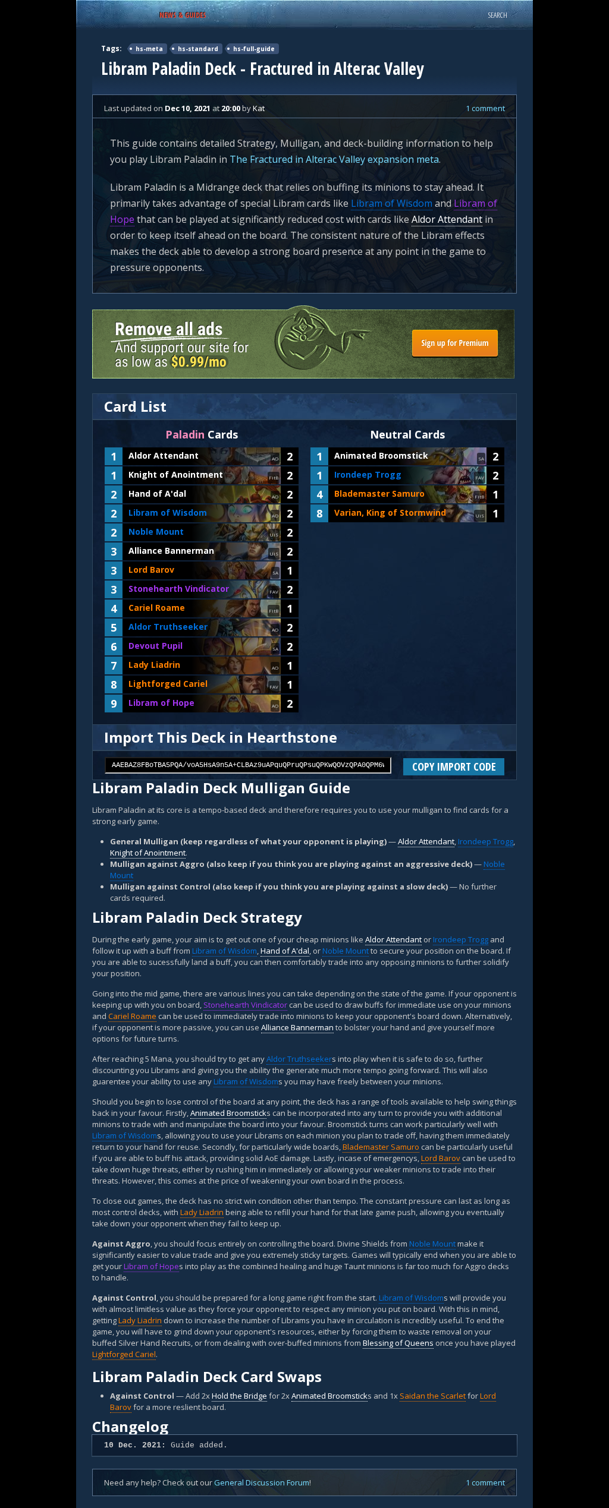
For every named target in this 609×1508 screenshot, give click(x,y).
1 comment (485, 108)
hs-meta (149, 49)
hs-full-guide (254, 49)
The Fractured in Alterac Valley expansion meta (334, 159)
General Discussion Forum (261, 1482)
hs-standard (198, 49)
